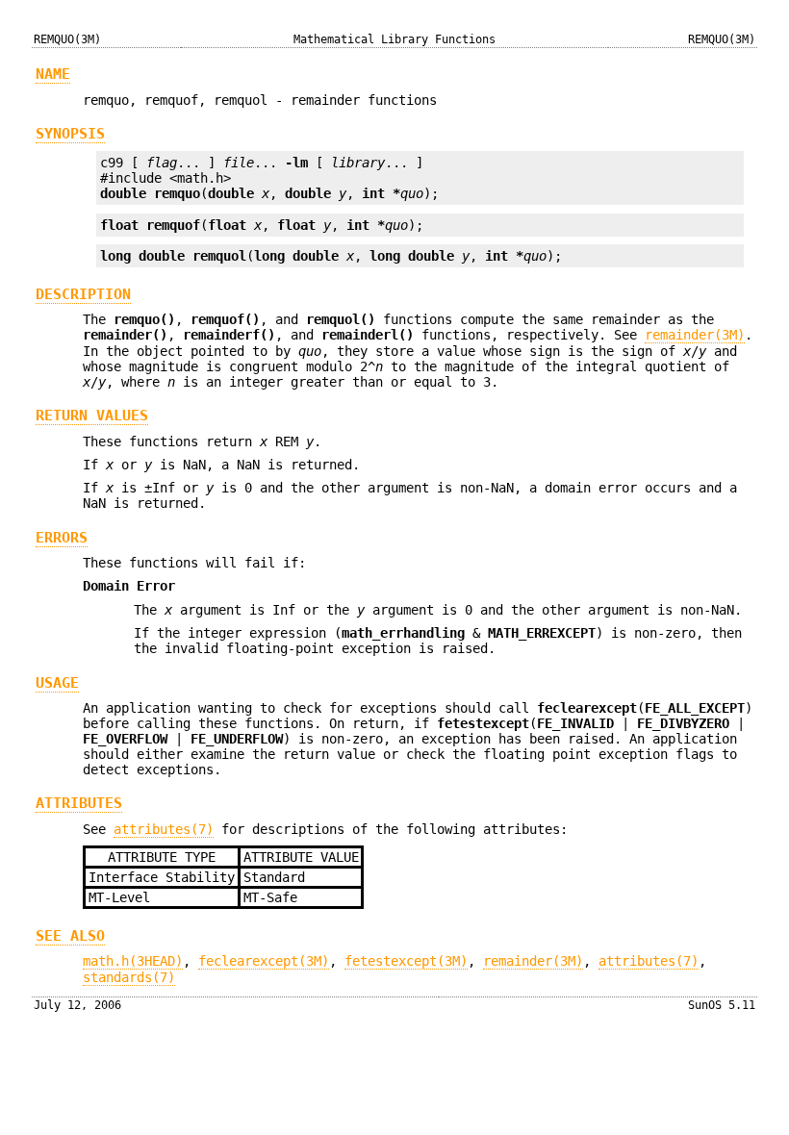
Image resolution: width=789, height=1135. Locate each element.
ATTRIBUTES (79, 803)
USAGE (57, 683)
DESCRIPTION (83, 294)
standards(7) (129, 977)
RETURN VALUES (92, 415)
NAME (53, 74)
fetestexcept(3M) (406, 961)
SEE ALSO (70, 936)
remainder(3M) (695, 334)
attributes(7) (164, 829)
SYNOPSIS (70, 133)
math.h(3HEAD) (133, 961)
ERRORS (62, 537)
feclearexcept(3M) (263, 961)
